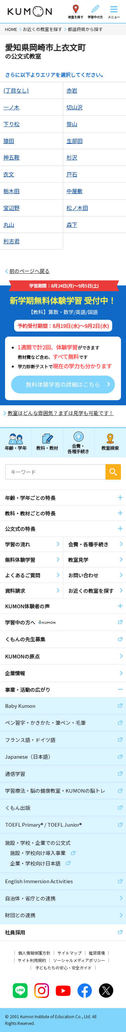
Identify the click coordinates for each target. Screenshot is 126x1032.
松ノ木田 (77, 208)
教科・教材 (47, 448)
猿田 (8, 141)
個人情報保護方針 (34, 953)
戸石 (72, 174)
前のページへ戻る (29, 271)
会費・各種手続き (78, 448)
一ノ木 (11, 107)
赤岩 (72, 90)
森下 (72, 224)
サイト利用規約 (32, 960)
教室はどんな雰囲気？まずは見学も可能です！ (61, 413)
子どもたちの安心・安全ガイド (63, 967)
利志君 (11, 241)
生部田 (75, 141)
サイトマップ (69, 953)
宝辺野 (11, 208)
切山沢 (75, 107)
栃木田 (11, 191)
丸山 (8, 224)
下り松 (11, 124)
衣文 (8, 174)
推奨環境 (97, 953)
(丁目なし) (16, 90)
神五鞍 (11, 157)
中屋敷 (75, 191)
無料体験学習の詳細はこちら (63, 384)
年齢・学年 (16, 448)
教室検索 (110, 448)
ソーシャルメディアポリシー (79, 960)
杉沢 (72, 157)
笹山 (72, 124)
